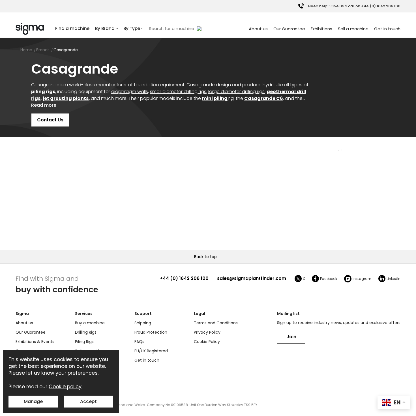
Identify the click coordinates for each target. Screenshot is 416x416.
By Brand (105, 28)
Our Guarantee (289, 29)
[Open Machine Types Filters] (62, 176)
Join (291, 336)
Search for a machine (171, 28)
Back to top (205, 256)
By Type (131, 28)
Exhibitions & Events (35, 341)
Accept (88, 401)
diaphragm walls (129, 91)
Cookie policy (65, 386)
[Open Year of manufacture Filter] (62, 158)
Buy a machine (90, 323)
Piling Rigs (84, 341)
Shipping (142, 323)
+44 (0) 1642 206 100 (184, 278)
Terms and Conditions (216, 323)
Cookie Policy (207, 341)
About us (258, 29)
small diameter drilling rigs (178, 91)
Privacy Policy (207, 332)
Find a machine (72, 28)
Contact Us (50, 120)
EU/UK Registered (151, 351)
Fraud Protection (150, 332)
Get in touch (387, 29)
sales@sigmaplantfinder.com (251, 278)
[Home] (30, 29)
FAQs (139, 341)
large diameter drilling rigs (236, 91)
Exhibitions (321, 29)
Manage (33, 401)
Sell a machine (353, 29)
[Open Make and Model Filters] (62, 194)
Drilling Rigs (86, 332)
